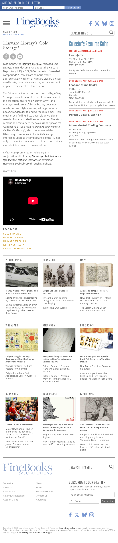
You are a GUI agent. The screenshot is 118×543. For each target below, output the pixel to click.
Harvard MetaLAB (32, 64)
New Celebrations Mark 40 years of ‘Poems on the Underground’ (19, 444)
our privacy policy (67, 528)
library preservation (17, 248)
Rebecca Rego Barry (13, 34)
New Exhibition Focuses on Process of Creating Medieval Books (95, 447)
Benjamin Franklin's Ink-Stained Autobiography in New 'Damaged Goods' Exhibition (96, 437)
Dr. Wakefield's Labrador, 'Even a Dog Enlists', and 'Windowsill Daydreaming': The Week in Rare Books (21, 308)
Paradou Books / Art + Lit (85, 115)
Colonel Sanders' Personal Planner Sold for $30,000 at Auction (56, 369)
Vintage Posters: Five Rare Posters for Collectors (19, 367)
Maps (83, 260)
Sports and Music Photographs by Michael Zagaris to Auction (21, 299)
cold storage (12, 233)
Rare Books (87, 325)
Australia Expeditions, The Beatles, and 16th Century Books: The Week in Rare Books (96, 376)
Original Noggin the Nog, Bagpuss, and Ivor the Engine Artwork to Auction (20, 359)
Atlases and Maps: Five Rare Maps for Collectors (94, 292)
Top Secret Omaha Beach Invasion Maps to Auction (93, 309)
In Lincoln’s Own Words (55, 307)
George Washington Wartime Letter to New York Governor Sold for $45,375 (57, 359)
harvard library (14, 237)
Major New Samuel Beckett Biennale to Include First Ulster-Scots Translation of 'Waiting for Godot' (19, 432)
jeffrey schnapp (13, 244)
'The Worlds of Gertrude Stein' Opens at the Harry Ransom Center (95, 427)
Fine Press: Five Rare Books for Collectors (95, 367)
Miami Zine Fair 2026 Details (19, 424)
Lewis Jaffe (76, 55)
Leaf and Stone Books (83, 85)
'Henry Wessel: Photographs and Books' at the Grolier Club (22, 292)
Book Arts (12, 394)
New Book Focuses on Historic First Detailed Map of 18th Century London (95, 300)
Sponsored (49, 260)
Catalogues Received (14, 495)
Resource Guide (44, 491)
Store (38, 487)
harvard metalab (14, 241)
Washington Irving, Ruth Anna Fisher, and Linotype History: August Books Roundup (58, 427)
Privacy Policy (22, 532)
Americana (49, 325)
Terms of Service (39, 532)
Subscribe (8, 483)
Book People (50, 394)
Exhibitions (87, 394)
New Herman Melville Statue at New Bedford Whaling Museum (59, 443)
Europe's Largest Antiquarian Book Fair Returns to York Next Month (95, 359)
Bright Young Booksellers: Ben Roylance (58, 436)
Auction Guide (10, 499)
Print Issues (9, 491)
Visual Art (12, 325)
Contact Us (41, 495)
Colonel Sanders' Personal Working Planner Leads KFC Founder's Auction (57, 378)
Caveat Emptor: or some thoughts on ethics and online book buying (58, 300)
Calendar (7, 487)
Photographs (14, 260)
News (39, 483)
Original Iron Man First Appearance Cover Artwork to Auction (21, 376)
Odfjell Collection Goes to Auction (55, 292)
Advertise (41, 499)
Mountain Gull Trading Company (90, 125)
